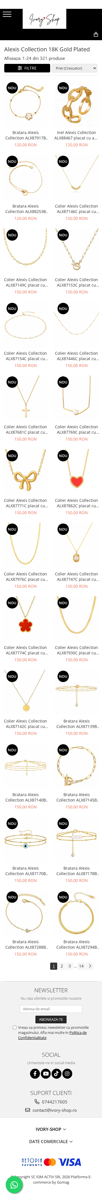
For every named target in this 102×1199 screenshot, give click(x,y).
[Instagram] (67, 1074)
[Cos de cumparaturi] (70, 43)
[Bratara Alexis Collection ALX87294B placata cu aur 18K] (76, 913)
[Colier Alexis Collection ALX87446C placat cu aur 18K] (76, 325)
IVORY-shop (49, 1129)
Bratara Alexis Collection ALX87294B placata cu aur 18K (76, 944)
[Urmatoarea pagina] (90, 966)
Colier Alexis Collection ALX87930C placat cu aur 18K (76, 650)
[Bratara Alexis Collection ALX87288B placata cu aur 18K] (25, 913)
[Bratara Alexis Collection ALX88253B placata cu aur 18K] (25, 177)
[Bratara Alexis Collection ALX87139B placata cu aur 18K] (76, 692)
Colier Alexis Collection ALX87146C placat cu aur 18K (76, 208)
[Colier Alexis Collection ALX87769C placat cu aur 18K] (76, 398)
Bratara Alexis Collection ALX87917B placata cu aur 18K (25, 135)
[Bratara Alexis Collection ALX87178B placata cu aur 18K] (76, 840)
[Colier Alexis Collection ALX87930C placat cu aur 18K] (76, 619)
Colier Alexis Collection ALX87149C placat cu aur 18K (25, 282)
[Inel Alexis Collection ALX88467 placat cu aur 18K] (76, 104)
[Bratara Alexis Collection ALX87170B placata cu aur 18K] (25, 840)
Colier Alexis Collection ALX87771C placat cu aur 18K (25, 503)
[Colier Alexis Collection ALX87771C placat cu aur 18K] (25, 472)
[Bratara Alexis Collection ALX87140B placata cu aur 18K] (25, 766)
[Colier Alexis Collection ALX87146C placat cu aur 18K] (76, 177)
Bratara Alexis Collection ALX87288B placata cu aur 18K (25, 944)
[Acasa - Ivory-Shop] (51, 19)
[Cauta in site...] (83, 43)
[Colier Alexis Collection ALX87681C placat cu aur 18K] (25, 398)
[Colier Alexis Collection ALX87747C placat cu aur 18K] (76, 545)
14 (81, 966)
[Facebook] (35, 1074)
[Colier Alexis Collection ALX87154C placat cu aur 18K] (25, 325)
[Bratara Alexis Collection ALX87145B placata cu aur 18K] (76, 766)
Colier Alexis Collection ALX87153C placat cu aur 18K (76, 282)
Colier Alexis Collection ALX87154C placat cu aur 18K (25, 355)
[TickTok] (56, 1074)
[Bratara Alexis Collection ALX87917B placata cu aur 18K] (25, 104)
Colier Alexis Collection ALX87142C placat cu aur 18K (25, 723)
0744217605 (54, 1102)
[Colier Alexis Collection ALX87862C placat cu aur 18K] (76, 472)
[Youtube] (46, 1074)
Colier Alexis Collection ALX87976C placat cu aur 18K (25, 576)
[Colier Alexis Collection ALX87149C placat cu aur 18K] (25, 251)
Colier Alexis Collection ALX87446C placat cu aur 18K (76, 355)
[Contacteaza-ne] (56, 43)
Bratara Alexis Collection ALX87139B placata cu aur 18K (76, 723)
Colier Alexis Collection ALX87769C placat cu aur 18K (76, 429)
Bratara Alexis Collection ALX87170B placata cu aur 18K (25, 870)
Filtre (29, 68)
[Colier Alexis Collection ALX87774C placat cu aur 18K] (25, 619)
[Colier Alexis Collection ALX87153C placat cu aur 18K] (76, 251)
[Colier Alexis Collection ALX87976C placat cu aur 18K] (25, 545)
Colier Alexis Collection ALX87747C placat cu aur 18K (76, 576)
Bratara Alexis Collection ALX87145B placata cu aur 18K (76, 797)
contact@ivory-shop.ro (54, 1110)
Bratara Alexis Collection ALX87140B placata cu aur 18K (25, 797)
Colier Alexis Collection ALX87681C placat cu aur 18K (25, 429)
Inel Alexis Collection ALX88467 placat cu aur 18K (76, 135)
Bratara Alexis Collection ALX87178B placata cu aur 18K (76, 870)
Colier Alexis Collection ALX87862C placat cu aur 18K (76, 503)
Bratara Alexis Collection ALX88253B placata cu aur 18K (25, 208)
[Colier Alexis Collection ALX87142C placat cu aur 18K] (25, 692)
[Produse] (8, 16)
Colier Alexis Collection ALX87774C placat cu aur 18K (25, 650)
